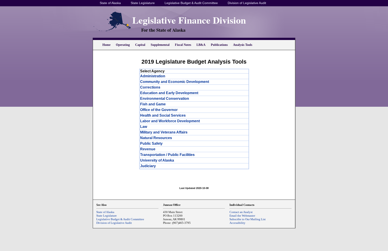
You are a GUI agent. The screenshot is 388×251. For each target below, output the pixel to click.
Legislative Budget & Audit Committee (191, 3)
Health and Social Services (163, 115)
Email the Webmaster (242, 215)
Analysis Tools (242, 45)
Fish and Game (153, 104)
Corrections (150, 87)
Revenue (147, 149)
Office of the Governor (159, 110)
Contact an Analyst (241, 212)
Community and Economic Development (174, 82)
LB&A (200, 45)
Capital (140, 45)
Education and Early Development (169, 93)
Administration (152, 76)
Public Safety (151, 143)
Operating (123, 45)
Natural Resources (156, 138)
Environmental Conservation (164, 98)
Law (143, 127)
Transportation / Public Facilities (167, 155)
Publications (219, 45)
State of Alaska (110, 3)
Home (106, 45)
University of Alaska (157, 160)
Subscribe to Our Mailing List (247, 219)
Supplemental (160, 45)
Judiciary (148, 166)
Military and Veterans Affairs (163, 132)
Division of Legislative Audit (247, 3)
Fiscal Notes (183, 45)
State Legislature (143, 3)
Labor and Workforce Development (170, 121)
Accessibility (237, 222)
